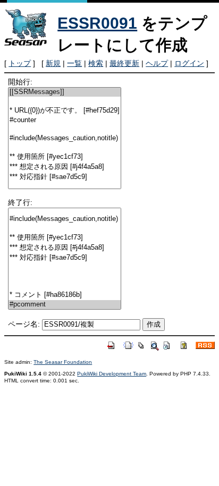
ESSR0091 (97, 23)
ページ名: (24, 324)
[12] (65, 285)
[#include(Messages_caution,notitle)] (65, 138)
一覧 (74, 63)
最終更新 (124, 63)
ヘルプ (157, 63)
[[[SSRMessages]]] (65, 92)
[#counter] (65, 120)
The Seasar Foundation (62, 362)
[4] (65, 129)
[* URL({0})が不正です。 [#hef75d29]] (65, 111)
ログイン (189, 63)
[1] (65, 101)
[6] (65, 147)
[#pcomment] (65, 304)
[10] (65, 186)
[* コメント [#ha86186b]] (65, 295)
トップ (20, 63)
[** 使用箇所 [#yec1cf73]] (65, 157)
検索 (95, 63)
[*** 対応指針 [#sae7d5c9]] (65, 177)
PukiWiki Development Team (111, 374)
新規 (53, 63)
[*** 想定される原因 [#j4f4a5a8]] (65, 167)
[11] (65, 276)
